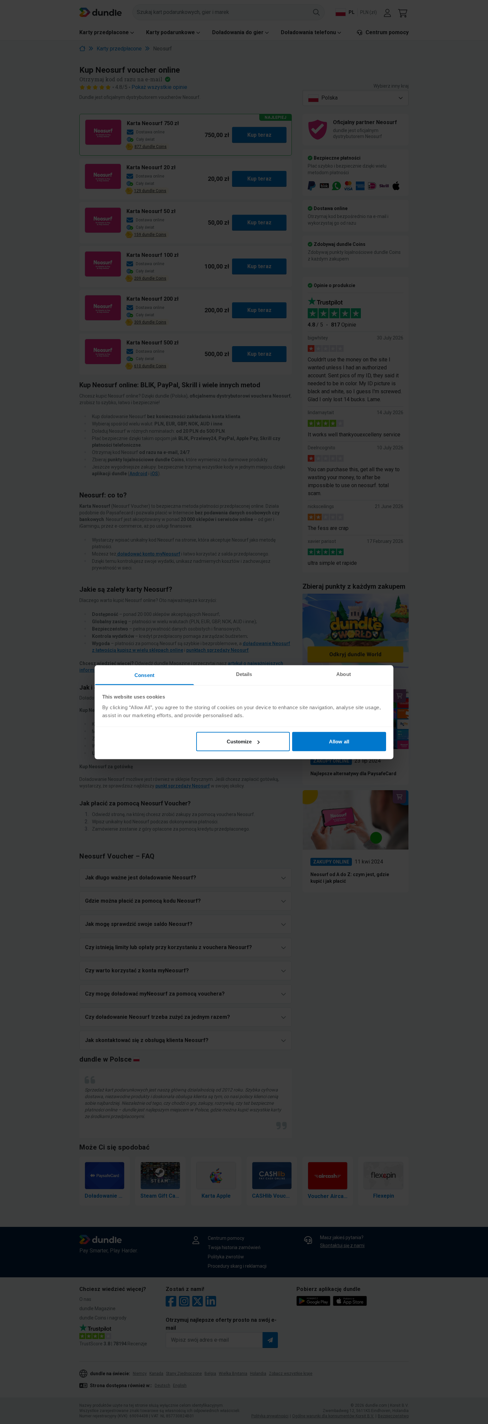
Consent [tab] (144, 675)
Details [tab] (244, 674)
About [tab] (343, 674)
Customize (239, 741)
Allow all (339, 741)
